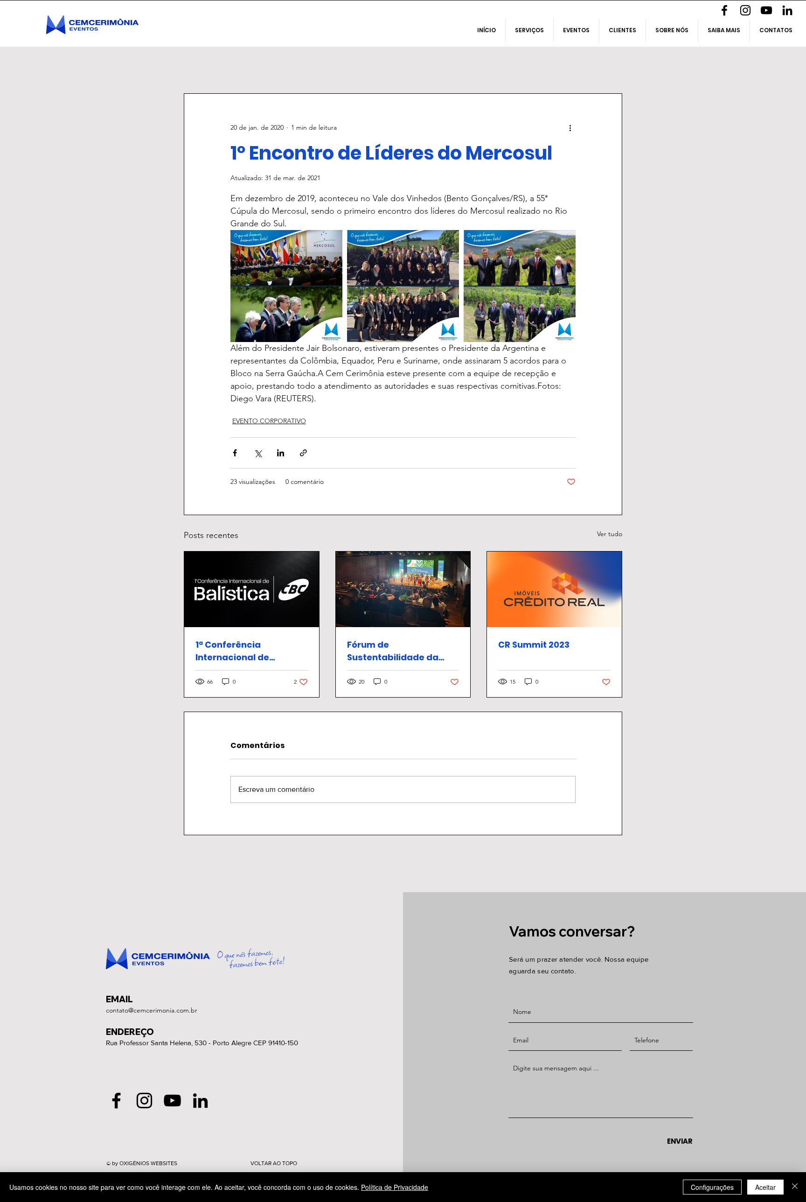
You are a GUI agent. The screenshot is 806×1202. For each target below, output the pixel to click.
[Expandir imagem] (286, 286)
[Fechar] (794, 1187)
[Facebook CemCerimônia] (724, 10)
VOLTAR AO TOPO (273, 1163)
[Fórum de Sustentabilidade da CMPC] (403, 589)
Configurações (712, 1187)
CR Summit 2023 (534, 644)
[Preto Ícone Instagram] (745, 10)
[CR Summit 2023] (554, 589)
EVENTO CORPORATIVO (269, 421)
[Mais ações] (570, 127)
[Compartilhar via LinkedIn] (280, 452)
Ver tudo (609, 534)
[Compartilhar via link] (303, 452)
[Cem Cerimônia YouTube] (766, 10)
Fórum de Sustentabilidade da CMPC (392, 651)
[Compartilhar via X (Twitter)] (257, 452)
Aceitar (765, 1187)
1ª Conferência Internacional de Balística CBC (232, 651)
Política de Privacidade (394, 1187)
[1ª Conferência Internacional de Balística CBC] (251, 589)
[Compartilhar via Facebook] (234, 452)
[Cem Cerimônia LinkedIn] (787, 10)
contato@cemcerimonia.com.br (151, 1010)
